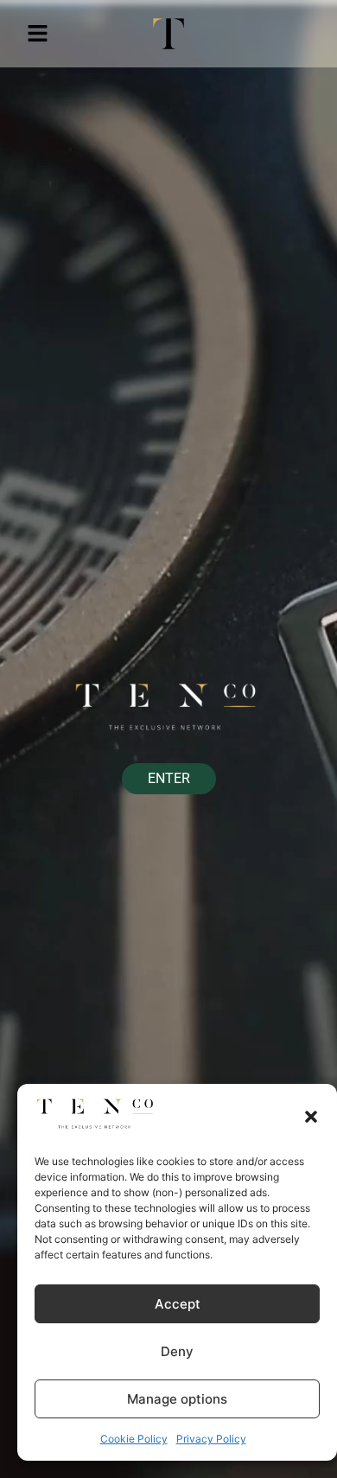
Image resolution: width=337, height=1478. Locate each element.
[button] (311, 1116)
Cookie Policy (134, 1438)
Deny (177, 1351)
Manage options (177, 1399)
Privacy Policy (211, 1438)
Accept (177, 1304)
